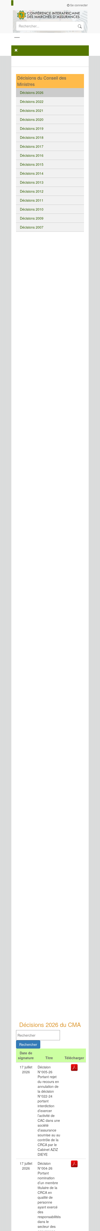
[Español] (17, 3)
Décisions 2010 (31, 209)
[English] (15, 3)
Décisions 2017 (31, 146)
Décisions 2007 (31, 227)
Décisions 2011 (31, 200)
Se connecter (78, 5)
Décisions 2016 (31, 155)
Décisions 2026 (31, 92)
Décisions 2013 (31, 182)
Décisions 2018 (31, 137)
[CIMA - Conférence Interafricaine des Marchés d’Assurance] (50, 14)
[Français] (12, 3)
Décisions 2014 (31, 173)
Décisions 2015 (31, 164)
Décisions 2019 (31, 128)
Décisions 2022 (31, 101)
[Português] (19, 3)
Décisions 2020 (31, 119)
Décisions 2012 (31, 191)
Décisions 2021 (31, 110)
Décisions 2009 (31, 218)
